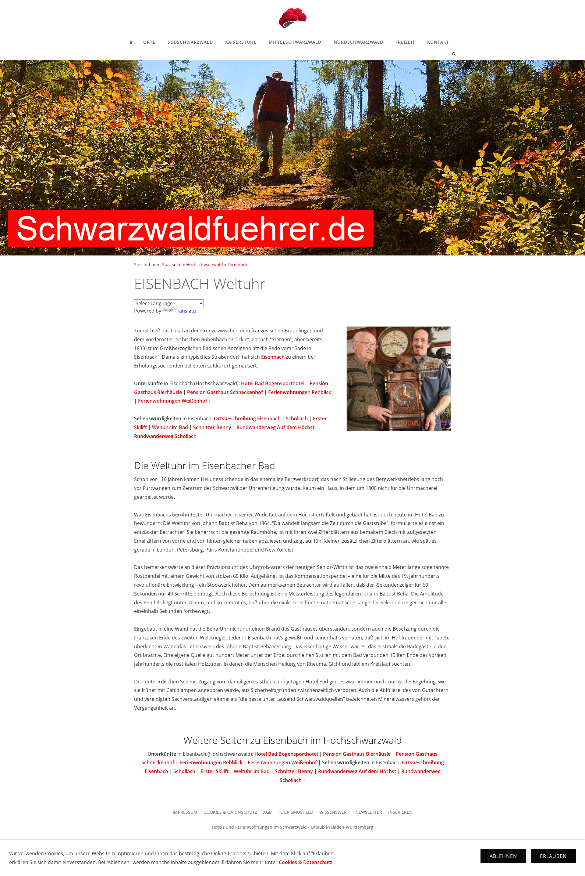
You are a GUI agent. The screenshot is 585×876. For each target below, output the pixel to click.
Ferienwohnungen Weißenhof (172, 400)
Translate (185, 310)
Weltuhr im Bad (170, 427)
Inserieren (400, 812)
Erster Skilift (214, 771)
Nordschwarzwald (358, 42)
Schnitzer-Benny (212, 427)
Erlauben (553, 856)
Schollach (297, 418)
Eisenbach (273, 356)
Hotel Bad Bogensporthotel (272, 383)
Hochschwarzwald (204, 264)
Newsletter (368, 812)
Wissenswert (334, 812)
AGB (267, 812)
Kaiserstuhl (241, 42)
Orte (149, 42)
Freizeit (405, 42)
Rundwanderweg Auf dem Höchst (275, 427)
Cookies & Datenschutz (230, 812)
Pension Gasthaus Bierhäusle (357, 754)
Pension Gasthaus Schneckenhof (225, 392)
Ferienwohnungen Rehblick (299, 392)
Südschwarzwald (190, 42)
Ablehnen (503, 856)
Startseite (172, 264)
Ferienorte (238, 264)
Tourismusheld (295, 812)
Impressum (185, 812)
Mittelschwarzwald (295, 42)
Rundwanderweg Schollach (165, 436)
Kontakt (438, 42)
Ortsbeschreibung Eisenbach (247, 418)
